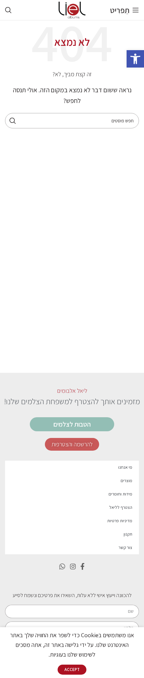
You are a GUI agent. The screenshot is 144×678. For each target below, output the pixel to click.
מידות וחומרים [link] (120, 494)
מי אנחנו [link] (125, 467)
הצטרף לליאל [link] (120, 507)
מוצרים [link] (126, 480)
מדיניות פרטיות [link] (119, 521)
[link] (135, 59)
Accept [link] (72, 669)
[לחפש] (12, 120)
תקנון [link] (128, 534)
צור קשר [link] (125, 547)
